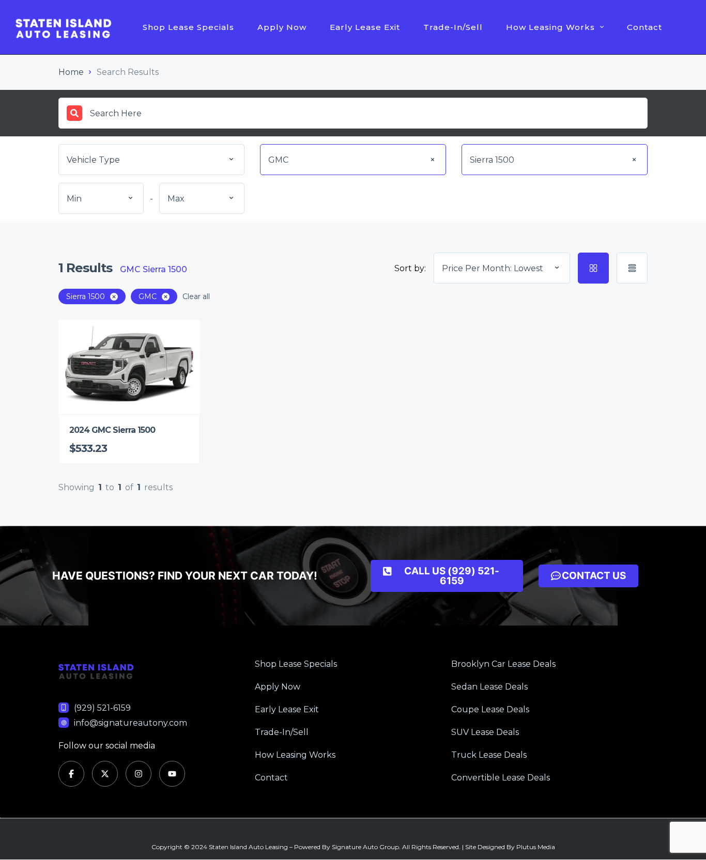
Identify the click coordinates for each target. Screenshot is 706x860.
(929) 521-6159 (102, 708)
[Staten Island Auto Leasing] (64, 27)
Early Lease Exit (365, 27)
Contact (644, 27)
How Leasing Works (550, 27)
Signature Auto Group (365, 847)
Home (71, 72)
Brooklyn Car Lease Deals (503, 664)
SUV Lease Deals (485, 732)
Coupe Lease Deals (490, 709)
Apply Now (281, 27)
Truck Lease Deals (489, 755)
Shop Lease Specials (188, 27)
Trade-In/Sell (453, 27)
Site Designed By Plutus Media (510, 847)
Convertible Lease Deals (500, 778)
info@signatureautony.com (130, 723)
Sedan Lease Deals (489, 687)
